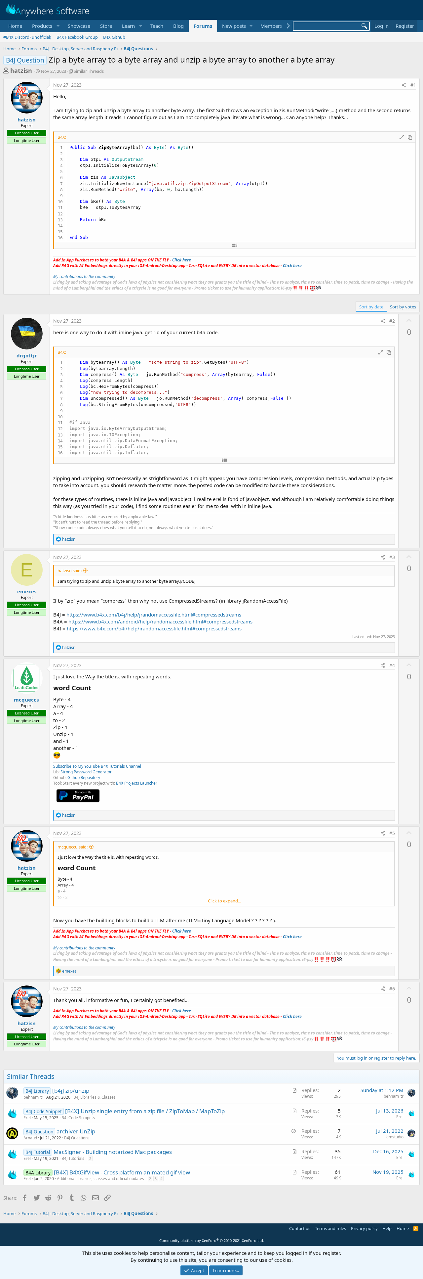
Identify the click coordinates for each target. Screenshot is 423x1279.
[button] (45, 26)
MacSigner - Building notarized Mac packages (113, 1152)
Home (15, 26)
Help (387, 1228)
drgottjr (27, 355)
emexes (26, 591)
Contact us (299, 1228)
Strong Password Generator (86, 772)
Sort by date (371, 307)
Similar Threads (89, 71)
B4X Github (114, 37)
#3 (392, 557)
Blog (178, 26)
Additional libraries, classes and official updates (100, 1178)
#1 (413, 85)
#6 (392, 988)
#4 (392, 665)
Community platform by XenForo (211, 1240)
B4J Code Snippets (78, 1117)
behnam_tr (33, 1097)
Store (106, 26)
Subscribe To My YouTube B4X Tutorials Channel (97, 766)
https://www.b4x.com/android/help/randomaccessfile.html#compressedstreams (160, 621)
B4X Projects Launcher (136, 783)
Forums (203, 26)
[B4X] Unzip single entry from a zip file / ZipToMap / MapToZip (145, 1111)
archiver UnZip (76, 1131)
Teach (156, 26)
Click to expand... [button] (224, 901)
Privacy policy (364, 1228)
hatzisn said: (70, 570)
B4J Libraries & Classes (94, 1097)
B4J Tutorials (72, 1158)
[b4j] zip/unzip (70, 1090)
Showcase (79, 26)
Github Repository (83, 777)
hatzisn (21, 70)
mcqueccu (27, 699)
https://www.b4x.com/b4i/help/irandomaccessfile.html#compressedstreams (154, 628)
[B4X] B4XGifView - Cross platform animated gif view (122, 1172)
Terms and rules (330, 1228)
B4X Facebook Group (77, 37)
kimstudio (395, 1137)
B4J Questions (77, 1138)
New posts (234, 26)
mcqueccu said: (73, 847)
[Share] (404, 85)
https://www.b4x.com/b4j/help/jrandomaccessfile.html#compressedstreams (153, 614)
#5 (392, 833)
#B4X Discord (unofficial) (27, 37)
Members (271, 26)
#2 (392, 321)
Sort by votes (403, 307)
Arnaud (30, 1138)
